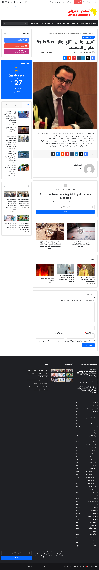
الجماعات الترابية (91, 456)
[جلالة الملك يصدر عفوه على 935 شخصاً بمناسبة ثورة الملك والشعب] (86, 270)
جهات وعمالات (92, 501)
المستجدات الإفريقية (91, 23)
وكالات (94, 546)
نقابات (94, 543)
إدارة (95, 438)
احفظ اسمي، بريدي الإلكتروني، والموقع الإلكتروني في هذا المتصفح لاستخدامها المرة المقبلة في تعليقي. (66, 341)
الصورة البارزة (43, 383)
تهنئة (95, 495)
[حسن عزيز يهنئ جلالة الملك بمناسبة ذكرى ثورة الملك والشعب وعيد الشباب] (69, 370)
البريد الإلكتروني (90, 333)
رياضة (94, 513)
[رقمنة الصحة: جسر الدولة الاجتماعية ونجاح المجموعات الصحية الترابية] (23, 194)
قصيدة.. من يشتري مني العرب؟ (11, 128)
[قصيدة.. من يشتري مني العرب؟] (23, 130)
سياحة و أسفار (92, 516)
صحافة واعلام (92, 522)
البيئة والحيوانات (88, 418)
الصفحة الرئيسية (30, 566)
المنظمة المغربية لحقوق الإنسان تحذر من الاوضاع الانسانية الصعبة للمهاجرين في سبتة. (66, 278)
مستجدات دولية (92, 537)
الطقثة (35, 383)
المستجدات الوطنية (82, 33)
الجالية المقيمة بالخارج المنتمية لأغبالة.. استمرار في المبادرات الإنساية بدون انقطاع (10, 156)
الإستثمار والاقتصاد (91, 444)
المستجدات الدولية (91, 474)
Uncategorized (91, 409)
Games (92, 421)
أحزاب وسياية (92, 429)
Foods (93, 415)
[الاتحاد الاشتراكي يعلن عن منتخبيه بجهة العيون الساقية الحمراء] (61, 380)
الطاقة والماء (92, 462)
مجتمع (94, 531)
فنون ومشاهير (34, 23)
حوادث (68, 23)
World (94, 412)
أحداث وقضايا (80, 23)
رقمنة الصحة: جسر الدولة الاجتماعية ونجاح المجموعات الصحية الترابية (23, 202)
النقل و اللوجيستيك (33, 386)
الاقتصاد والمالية (91, 447)
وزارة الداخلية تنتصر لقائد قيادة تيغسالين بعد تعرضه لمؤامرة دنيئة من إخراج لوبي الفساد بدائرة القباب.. (10, 117)
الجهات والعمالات (43, 376)
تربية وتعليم (93, 489)
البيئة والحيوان (92, 450)
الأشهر (27, 105)
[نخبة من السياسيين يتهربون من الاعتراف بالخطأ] (10, 218)
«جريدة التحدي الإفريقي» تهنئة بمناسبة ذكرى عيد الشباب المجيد (23, 226)
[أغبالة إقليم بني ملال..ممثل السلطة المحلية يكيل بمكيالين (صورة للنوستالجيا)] (23, 167)
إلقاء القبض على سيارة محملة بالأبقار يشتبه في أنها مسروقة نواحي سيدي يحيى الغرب (10, 204)
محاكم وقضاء (92, 534)
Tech (94, 406)
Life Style (93, 403)
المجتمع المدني (92, 468)
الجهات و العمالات (42, 380)
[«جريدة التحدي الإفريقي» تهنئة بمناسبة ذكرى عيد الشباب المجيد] (23, 218)
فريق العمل (21, 566)
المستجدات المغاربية (90, 480)
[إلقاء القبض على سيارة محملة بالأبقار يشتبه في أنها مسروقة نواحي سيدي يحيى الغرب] (10, 194)
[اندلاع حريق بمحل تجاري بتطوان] (45, 270)
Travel (93, 424)
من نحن (15, 566)
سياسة (42, 23)
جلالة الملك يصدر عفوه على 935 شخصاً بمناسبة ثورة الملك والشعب (86, 279)
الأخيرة (17, 105)
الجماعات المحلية (32, 370)
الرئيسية (91, 33)
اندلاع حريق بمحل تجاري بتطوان (47, 279)
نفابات (94, 540)
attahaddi (88, 52)
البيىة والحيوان (92, 453)
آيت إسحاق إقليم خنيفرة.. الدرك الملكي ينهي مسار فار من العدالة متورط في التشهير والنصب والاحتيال (11, 141)
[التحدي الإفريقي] (82, 12)
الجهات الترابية (32, 373)
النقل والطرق (92, 486)
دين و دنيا (93, 510)
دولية (95, 507)
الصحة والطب (61, 23)
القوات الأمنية (44, 386)
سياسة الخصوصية (6, 566)
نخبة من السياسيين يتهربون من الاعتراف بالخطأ (60, 2)
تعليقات (6, 105)
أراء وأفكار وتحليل (91, 435)
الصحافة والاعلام (32, 380)
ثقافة (94, 498)
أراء (95, 432)
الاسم (93, 324)
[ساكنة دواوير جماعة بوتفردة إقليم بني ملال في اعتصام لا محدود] (54, 380)
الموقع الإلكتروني (59, 333)
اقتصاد (73, 23)
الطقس (94, 465)
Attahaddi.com (91, 566)
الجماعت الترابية (43, 373)
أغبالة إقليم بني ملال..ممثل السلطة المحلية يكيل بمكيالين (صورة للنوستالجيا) (10, 169)
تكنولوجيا (53, 23)
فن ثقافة (93, 525)
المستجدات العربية (91, 477)
